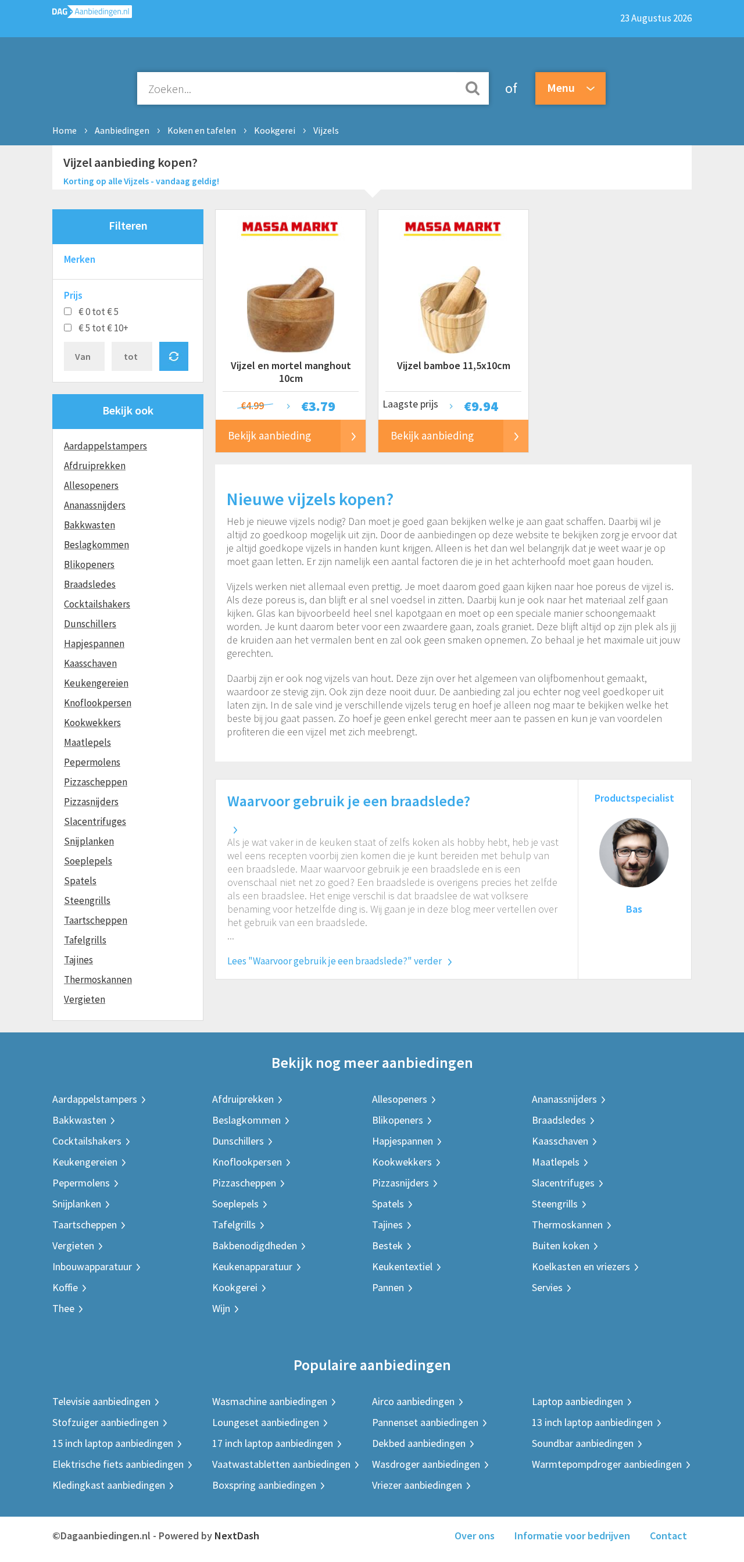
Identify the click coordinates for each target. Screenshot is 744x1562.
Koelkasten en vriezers (581, 1266)
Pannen (388, 1287)
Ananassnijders (95, 505)
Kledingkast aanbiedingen (108, 1485)
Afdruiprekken (95, 465)
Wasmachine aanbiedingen (269, 1401)
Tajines (78, 959)
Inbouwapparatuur (92, 1266)
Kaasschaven (90, 663)
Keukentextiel (402, 1266)
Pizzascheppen (95, 781)
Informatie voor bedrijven (572, 1535)
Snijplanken (89, 841)
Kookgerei (274, 130)
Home (64, 130)
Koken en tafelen (201, 130)
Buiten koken (560, 1245)
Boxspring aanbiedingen (264, 1485)
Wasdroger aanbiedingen (426, 1464)
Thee (63, 1308)
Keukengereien (96, 683)
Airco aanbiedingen (413, 1401)
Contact (668, 1535)
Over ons (475, 1535)
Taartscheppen (95, 920)
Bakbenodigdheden (254, 1245)
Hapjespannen (94, 643)
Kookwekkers (92, 722)
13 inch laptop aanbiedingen (592, 1422)
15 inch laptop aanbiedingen (112, 1443)
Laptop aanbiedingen (577, 1401)
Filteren (128, 225)
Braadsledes (90, 584)
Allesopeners (91, 485)
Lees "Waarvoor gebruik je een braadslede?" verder (334, 961)
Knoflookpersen (97, 702)
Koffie (65, 1287)
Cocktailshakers (97, 604)
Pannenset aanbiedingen (425, 1422)
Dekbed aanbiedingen (419, 1443)
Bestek (387, 1245)
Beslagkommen (96, 544)
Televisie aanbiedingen (101, 1401)
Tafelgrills (85, 940)
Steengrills (87, 900)
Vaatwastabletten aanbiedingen (281, 1464)
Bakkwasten (89, 525)
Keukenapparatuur (252, 1266)
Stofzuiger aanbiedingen (105, 1422)
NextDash (236, 1535)
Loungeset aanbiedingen (265, 1422)
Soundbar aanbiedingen (583, 1443)
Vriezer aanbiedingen (417, 1485)
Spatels (80, 880)
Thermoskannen (98, 979)
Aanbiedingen (122, 130)
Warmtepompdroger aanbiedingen (607, 1464)
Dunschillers (90, 623)
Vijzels (326, 130)
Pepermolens (92, 762)
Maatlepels (87, 742)
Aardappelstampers (105, 445)
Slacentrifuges (95, 821)
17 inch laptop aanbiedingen (272, 1443)
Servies (547, 1287)
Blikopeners (89, 564)
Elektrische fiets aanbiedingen (118, 1464)
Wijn (221, 1308)
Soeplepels (88, 861)
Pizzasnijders (91, 801)
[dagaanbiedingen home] (92, 14)
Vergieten (84, 999)
